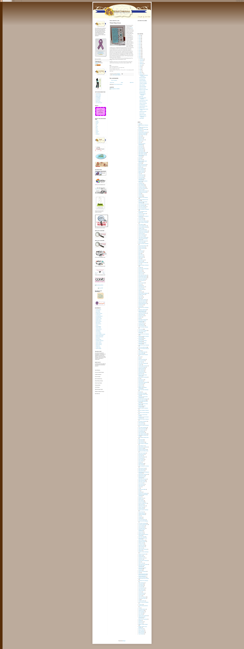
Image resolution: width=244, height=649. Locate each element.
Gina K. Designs (141, 282)
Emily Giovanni (98, 323)
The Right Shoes (142, 104)
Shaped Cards (141, 533)
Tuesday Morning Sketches (143, 605)
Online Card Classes (142, 428)
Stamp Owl (98, 345)
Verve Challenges (142, 611)
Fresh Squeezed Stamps (143, 275)
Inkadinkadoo (141, 304)
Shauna (97, 131)
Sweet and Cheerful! (143, 82)
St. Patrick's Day (141, 544)
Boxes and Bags (141, 168)
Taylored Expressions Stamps (144, 578)
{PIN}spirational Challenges (143, 125)
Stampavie (140, 550)
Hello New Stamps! (142, 86)
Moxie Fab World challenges (143, 389)
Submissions (141, 559)
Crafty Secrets (141, 233)
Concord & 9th (141, 218)
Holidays (140, 298)
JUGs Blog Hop (141, 324)
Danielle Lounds (99, 318)
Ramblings (140, 492)
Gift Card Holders (141, 280)
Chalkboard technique (142, 192)
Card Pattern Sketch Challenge (142, 179)
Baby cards (140, 159)
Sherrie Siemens (99, 344)
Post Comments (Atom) (118, 84)
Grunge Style (141, 288)
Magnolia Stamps (142, 368)
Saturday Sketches (142, 513)
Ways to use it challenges (143, 619)
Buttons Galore (141, 172)
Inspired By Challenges (143, 313)
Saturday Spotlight (142, 514)
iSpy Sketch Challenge (142, 319)
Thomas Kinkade (141, 590)
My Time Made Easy (142, 400)
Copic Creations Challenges (143, 222)
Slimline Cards (141, 542)
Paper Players (141, 440)
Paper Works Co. (141, 445)
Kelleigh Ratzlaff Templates (143, 354)
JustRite (140, 350)
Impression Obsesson (142, 302)
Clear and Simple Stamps (143, 204)
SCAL (140, 515)
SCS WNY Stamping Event (143, 524)
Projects (140, 486)
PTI (139, 488)
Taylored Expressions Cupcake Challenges (142, 577)
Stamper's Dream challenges (143, 551)
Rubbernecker (141, 508)
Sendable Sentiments (99, 340)
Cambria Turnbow (99, 313)
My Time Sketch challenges (143, 408)
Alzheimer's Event (142, 139)
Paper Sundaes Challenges (143, 443)
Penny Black (141, 455)
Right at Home (141, 504)
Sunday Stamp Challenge (143, 560)
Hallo (139, 290)
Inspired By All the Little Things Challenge (143, 311)
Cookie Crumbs (141, 219)
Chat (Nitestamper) (99, 316)
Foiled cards (141, 273)
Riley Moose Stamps (142, 505)
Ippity (139, 318)
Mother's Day (141, 386)
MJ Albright (98, 338)
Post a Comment (114, 80)
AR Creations (141, 147)
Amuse (140, 142)
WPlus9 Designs (141, 632)
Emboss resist (141, 256)
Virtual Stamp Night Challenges (142, 617)
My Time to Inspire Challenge (144, 419)
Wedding (140, 620)
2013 (140, 50)
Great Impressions (142, 286)
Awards (140, 158)
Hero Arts (140, 295)
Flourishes (140, 271)
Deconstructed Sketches (143, 245)
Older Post (131, 82)
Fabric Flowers (141, 257)
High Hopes (141, 297)
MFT (139, 378)
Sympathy (140, 570)
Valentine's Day (141, 610)
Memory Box (141, 373)
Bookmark (140, 167)
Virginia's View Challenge (143, 615)
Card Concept (141, 177)
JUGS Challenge (141, 325)
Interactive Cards (141, 315)
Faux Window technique (143, 262)
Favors (140, 263)
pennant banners (141, 454)
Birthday (140, 163)
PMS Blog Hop (141, 463)
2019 (140, 41)
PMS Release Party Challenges (142, 477)
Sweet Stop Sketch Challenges (142, 566)
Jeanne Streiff (98, 327)
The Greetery (141, 586)
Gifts (139, 281)
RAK (139, 490)
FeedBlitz (96, 63)
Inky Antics (140, 306)
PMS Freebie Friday (142, 468)
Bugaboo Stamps (141, 171)
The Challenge (141, 585)
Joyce (97, 126)
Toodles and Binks (142, 600)
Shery (97, 132)
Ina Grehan (98, 100)
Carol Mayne (98, 97)
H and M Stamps (141, 289)
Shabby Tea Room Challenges (142, 530)
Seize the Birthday (142, 525)
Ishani (97, 123)
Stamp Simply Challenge (143, 549)
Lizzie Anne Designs (142, 367)
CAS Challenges (141, 184)
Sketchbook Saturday (142, 541)
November (141, 60)
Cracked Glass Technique (143, 232)
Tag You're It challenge (142, 571)
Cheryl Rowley (98, 317)
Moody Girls (141, 384)
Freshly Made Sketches (143, 276)
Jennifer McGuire (141, 323)
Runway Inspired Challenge (143, 509)
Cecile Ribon (98, 98)
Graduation (140, 285)
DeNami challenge (142, 247)
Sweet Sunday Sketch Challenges (142, 568)
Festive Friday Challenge (143, 268)
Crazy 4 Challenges (142, 234)
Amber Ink (140, 141)
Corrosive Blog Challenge (143, 227)
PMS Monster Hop (142, 475)
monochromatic (141, 383)
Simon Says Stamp (142, 536)
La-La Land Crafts (142, 360)
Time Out (140, 595)
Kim (96, 127)
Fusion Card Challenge (143, 277)
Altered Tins (141, 138)
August (141, 65)
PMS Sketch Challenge (143, 479)
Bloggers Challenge (142, 165)
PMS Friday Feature (142, 469)
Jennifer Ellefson (99, 329)
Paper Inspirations (142, 432)
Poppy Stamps (141, 485)
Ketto (139, 358)
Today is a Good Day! (143, 103)
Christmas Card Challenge (143, 197)
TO (139, 599)
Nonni (97, 130)
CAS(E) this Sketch (142, 187)
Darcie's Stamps (141, 242)
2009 (140, 56)
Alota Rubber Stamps (142, 134)
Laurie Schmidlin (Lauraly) (100, 334)
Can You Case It (141, 176)
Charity (140, 193)
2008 (140, 57)
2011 (140, 53)
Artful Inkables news (142, 153)
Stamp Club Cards (142, 114)
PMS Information (141, 470)
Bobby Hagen (98, 96)
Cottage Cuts (141, 228)
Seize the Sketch (141, 527)
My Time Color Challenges (143, 398)
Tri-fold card (141, 604)
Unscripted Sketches (142, 609)
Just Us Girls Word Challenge (144, 348)
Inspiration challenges (142, 309)
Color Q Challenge (142, 207)
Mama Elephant (141, 371)
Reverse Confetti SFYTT (143, 503)
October (141, 62)
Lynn (97, 128)
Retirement (140, 499)
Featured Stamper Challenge (142, 94)
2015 (140, 47)
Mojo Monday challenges (143, 382)
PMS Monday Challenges (143, 474)
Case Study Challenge (142, 188)
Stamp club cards (141, 545)
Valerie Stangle (98, 348)
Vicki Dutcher (98, 93)
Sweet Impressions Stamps (143, 564)
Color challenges (141, 205)
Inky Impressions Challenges (143, 307)
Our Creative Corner (142, 430)
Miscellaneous (141, 379)
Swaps (140, 561)
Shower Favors (142, 107)
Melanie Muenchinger (100, 335)
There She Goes (141, 589)
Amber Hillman (98, 309)
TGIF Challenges (141, 582)
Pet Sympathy (141, 458)
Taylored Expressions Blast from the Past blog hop (143, 574)
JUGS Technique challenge (143, 327)
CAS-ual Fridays (141, 185)
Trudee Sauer (98, 347)
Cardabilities (141, 183)
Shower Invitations (142, 80)
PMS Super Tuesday (142, 481)
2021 (140, 38)
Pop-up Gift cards (141, 484)
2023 (140, 35)
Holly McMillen (98, 326)
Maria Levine (98, 101)
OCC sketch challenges (143, 427)
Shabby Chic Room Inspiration (142, 116)
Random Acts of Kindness (143, 493)
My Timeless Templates (143, 421)
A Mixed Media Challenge (143, 132)
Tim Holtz (140, 591)
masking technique (142, 372)
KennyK (140, 356)
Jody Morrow (98, 330)
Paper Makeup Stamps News (144, 437)
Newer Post (112, 82)
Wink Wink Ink (141, 628)
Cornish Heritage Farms (143, 225)
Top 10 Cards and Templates (143, 602)
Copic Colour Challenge (143, 221)
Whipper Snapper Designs (143, 624)
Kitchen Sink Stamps (142, 359)
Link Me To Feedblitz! (143, 83)
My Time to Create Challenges (144, 412)
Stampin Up (141, 555)
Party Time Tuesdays (142, 453)
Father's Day (141, 261)
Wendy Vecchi (141, 621)
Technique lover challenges (143, 580)
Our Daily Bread (141, 431)
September (142, 63)
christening (140, 194)
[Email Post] (122, 73)
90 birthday (140, 130)
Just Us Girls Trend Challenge (144, 345)
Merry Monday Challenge (143, 377)
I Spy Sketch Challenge (143, 299)
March (141, 72)
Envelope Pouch (142, 92)
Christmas (140, 196)
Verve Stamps (141, 613)
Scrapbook (140, 517)
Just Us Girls (141, 329)
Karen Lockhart (141, 353)
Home (122, 82)
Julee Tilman (98, 331)
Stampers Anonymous (142, 554)
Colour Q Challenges (142, 213)
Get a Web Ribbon (101, 53)
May (140, 69)
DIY (139, 249)
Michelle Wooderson (99, 336)
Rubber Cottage (141, 507)
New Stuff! (141, 96)
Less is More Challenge (143, 363)
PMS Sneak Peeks (142, 480)
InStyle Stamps (141, 314)
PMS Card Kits (141, 464)
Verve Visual (141, 614)
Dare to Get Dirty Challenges (143, 243)
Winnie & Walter (141, 630)
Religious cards (141, 498)
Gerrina (97, 122)
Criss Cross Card (141, 236)
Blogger (124, 640)
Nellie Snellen (141, 422)
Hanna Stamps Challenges (143, 293)
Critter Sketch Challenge (143, 237)
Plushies (140, 462)
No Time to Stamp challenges (144, 425)
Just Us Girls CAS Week (143, 330)
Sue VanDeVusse (99, 102)
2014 (140, 48)
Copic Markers (141, 224)
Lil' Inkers (140, 364)
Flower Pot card (141, 272)
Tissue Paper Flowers (142, 598)
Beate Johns (98, 312)
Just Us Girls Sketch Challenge (142, 339)
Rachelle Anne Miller (142, 489)
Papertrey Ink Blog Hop (143, 449)
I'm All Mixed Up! (142, 79)
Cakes (140, 173)
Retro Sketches (141, 500)
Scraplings (140, 518)
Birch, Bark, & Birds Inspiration (142, 98)
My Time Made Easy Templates (142, 406)
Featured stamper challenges (144, 265)
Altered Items (141, 137)
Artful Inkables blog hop (143, 152)
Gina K (97, 325)
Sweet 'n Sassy (141, 563)
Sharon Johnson (99, 343)
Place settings (141, 460)
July (140, 66)
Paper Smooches (141, 442)
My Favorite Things (142, 393)
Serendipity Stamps (142, 528)
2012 (140, 51)
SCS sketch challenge (142, 523)
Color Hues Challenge (142, 206)
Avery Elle (140, 157)
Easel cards (141, 252)
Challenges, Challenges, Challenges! (143, 76)
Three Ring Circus (142, 101)
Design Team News (142, 248)
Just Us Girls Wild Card (142, 347)
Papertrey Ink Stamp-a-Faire (143, 450)
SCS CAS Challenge (142, 519)
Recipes (140, 496)
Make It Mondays (141, 369)
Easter (140, 253)
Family (140, 258)
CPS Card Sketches (142, 229)
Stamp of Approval (142, 546)
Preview (96, 62)
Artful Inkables (141, 151)
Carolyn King (98, 314)
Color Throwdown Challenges (144, 209)
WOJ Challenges (141, 631)
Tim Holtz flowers (141, 593)
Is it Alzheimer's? (101, 52)
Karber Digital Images (142, 352)
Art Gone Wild (141, 148)
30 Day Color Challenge (143, 129)
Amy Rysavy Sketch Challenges (142, 144)
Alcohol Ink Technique (142, 133)
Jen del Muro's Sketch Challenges (142, 321)
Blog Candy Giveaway (142, 164)
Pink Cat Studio (141, 459)
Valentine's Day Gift (142, 111)
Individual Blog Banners (143, 303)
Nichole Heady (98, 339)
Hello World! (141, 118)
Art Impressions (141, 149)
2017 (140, 44)
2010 (140, 54)
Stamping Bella (141, 556)
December (141, 59)
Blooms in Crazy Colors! (143, 89)
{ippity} (140, 123)
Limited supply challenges (116, 74)
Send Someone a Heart (143, 100)
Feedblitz (140, 267)
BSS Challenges (141, 169)
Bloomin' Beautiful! (142, 77)
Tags (139, 572)
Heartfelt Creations (142, 294)
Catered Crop (141, 189)
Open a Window (142, 85)
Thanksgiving (141, 584)
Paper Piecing (141, 439)
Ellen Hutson (98, 322)
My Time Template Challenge (144, 410)
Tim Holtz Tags (141, 594)
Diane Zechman (98, 321)
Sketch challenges (142, 540)
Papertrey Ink (141, 448)
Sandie (97, 121)
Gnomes (140, 284)
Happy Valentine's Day (143, 106)
